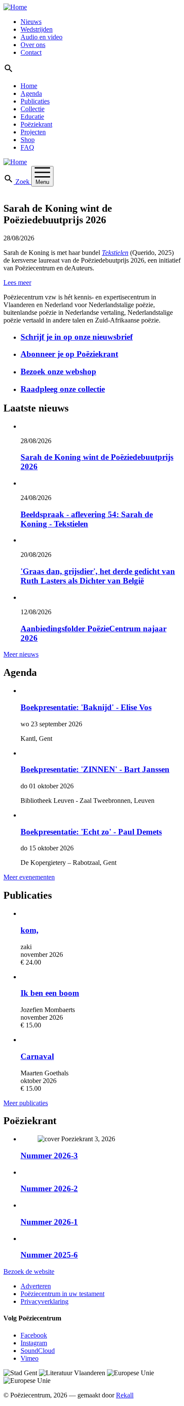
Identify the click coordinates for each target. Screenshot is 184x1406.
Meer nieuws (21, 654)
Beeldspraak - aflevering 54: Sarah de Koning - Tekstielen (87, 519)
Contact (31, 52)
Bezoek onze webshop (58, 371)
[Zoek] (8, 71)
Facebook (34, 1335)
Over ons (33, 44)
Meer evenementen (29, 877)
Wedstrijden (37, 29)
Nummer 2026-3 (49, 1155)
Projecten (33, 132)
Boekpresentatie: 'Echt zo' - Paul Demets (91, 831)
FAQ (27, 147)
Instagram (34, 1343)
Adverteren (36, 1286)
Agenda (31, 93)
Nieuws (31, 21)
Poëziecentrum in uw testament (62, 1293)
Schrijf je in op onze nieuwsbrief (77, 336)
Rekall (125, 1395)
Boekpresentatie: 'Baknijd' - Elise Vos (86, 707)
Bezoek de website (28, 1271)
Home (29, 85)
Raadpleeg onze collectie (63, 389)
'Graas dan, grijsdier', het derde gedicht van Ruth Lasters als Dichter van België (98, 576)
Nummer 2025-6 (49, 1254)
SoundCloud (38, 1350)
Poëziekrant (36, 124)
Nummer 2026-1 (49, 1221)
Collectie (33, 108)
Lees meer (17, 282)
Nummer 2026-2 (49, 1188)
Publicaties (35, 101)
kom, (30, 930)
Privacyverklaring (44, 1301)
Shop (28, 139)
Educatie (32, 116)
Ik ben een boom (50, 993)
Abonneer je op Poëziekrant (69, 353)
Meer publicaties (25, 1103)
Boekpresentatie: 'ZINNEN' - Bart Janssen (95, 769)
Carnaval (37, 1056)
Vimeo (30, 1358)
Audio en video (41, 37)
